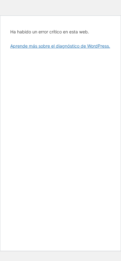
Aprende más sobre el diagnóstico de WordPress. (60, 46)
